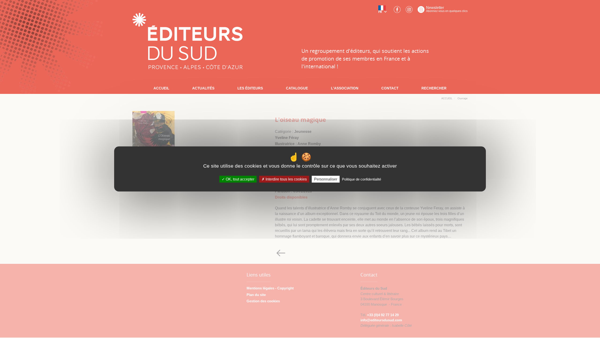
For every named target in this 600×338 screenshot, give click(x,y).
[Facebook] (397, 11)
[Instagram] (409, 11)
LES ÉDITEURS (250, 88)
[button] (383, 11)
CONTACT (389, 88)
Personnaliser (325, 179)
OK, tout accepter (239, 179)
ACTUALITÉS (203, 88)
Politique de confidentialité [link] (361, 179)
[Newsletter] (421, 11)
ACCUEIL (161, 88)
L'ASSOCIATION (344, 88)
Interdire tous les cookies (286, 179)
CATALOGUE (297, 88)
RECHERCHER (433, 88)
